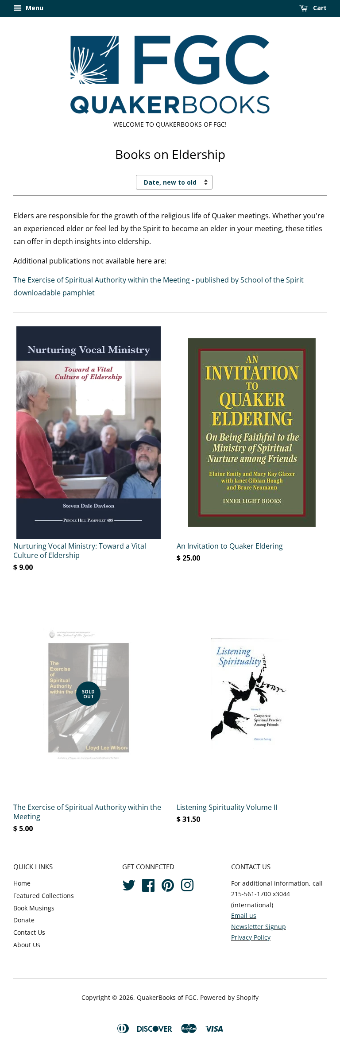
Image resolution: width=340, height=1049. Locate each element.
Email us (243, 915)
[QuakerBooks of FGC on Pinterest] (167, 884)
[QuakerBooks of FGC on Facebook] (148, 884)
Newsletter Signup (258, 926)
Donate (24, 920)
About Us (26, 945)
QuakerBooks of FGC (167, 997)
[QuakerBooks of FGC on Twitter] (128, 884)
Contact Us (29, 932)
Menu (33, 8)
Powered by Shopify (229, 997)
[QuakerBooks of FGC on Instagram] (187, 884)
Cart (319, 8)
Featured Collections (43, 895)
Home (22, 883)
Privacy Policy (250, 937)
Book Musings (33, 908)
